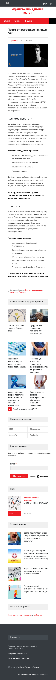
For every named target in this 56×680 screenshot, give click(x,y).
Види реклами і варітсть (18, 658)
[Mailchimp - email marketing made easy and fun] (39, 478)
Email (13, 464)
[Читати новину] (17, 315)
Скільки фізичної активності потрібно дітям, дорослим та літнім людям (36, 589)
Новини (6, 21)
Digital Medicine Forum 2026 (36, 503)
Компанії (29, 21)
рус (51, 3)
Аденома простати (20, 118)
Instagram (38, 615)
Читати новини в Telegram (19, 615)
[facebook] (3, 3)
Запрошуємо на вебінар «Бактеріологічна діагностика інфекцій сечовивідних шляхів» (38, 400)
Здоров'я (13, 435)
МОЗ (11, 429)
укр (45, 3)
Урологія (14, 40)
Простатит (15, 206)
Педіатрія (34, 435)
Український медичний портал (28, 667)
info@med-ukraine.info (17, 653)
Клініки (17, 21)
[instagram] (7, 3)
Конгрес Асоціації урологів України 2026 (16, 328)
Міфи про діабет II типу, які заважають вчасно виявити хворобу (36, 571)
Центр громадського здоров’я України (26, 291)
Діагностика (35, 429)
